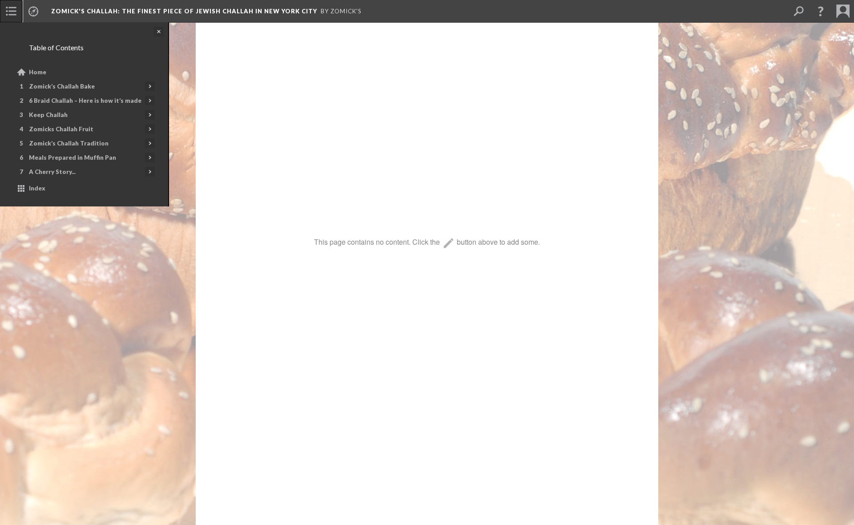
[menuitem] (11, 11)
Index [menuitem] (37, 188)
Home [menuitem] (37, 72)
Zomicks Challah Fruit (61, 129)
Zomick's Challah (184, 11)
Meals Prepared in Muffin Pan (72, 157)
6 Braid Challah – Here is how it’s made (85, 100)
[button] (821, 11)
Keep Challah (48, 114)
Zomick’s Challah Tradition (69, 143)
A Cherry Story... (52, 171)
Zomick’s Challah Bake (62, 86)
